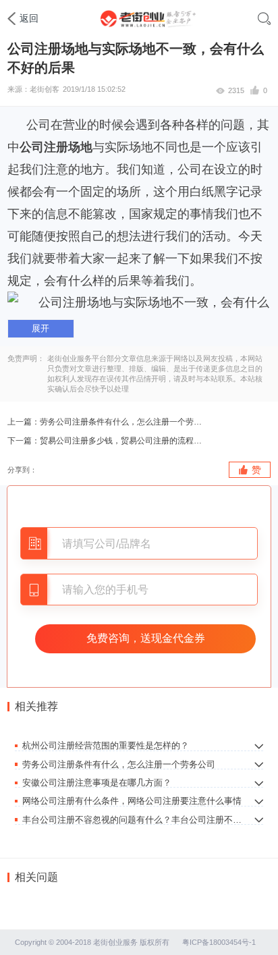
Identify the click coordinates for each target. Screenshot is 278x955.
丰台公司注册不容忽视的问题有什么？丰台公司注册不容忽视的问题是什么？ (133, 819)
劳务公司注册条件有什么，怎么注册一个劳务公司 (123, 422)
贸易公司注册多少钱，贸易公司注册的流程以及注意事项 (123, 440)
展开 (40, 328)
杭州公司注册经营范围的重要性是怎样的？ (105, 745)
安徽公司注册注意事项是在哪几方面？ (96, 782)
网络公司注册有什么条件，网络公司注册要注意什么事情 (132, 800)
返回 (29, 18)
